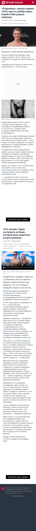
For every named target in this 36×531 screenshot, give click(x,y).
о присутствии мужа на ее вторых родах (14, 169)
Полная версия (18, 496)
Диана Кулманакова (20, 20)
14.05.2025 (5, 20)
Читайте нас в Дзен (18, 219)
